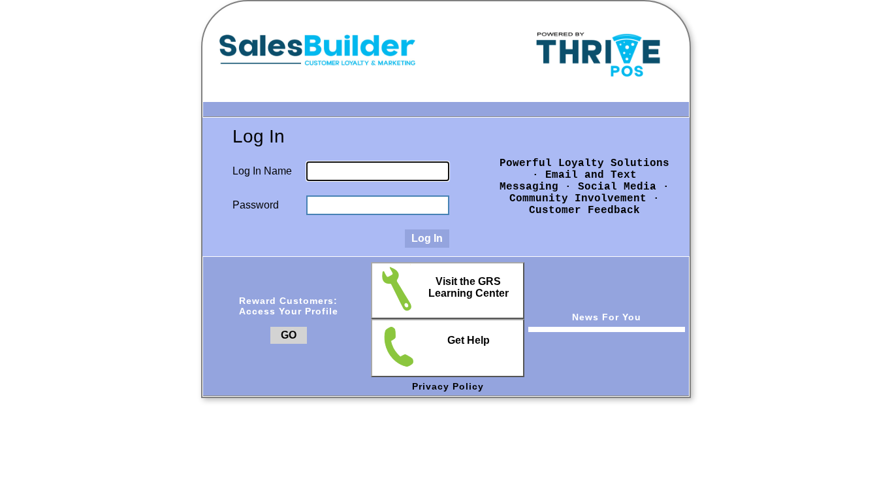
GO (288, 335)
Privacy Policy (448, 386)
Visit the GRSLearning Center (468, 287)
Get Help (468, 340)
